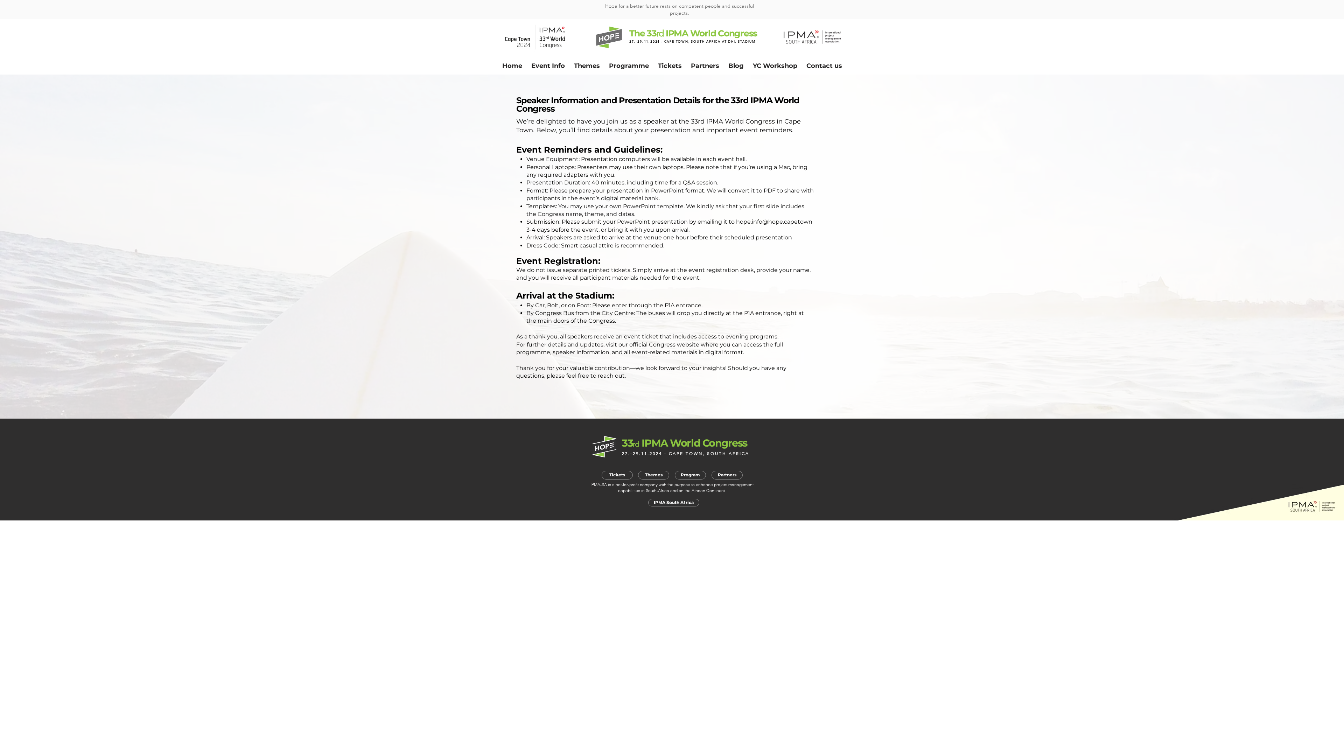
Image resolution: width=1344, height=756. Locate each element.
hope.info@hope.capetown (774, 221)
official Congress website (664, 344)
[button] (548, 65)
